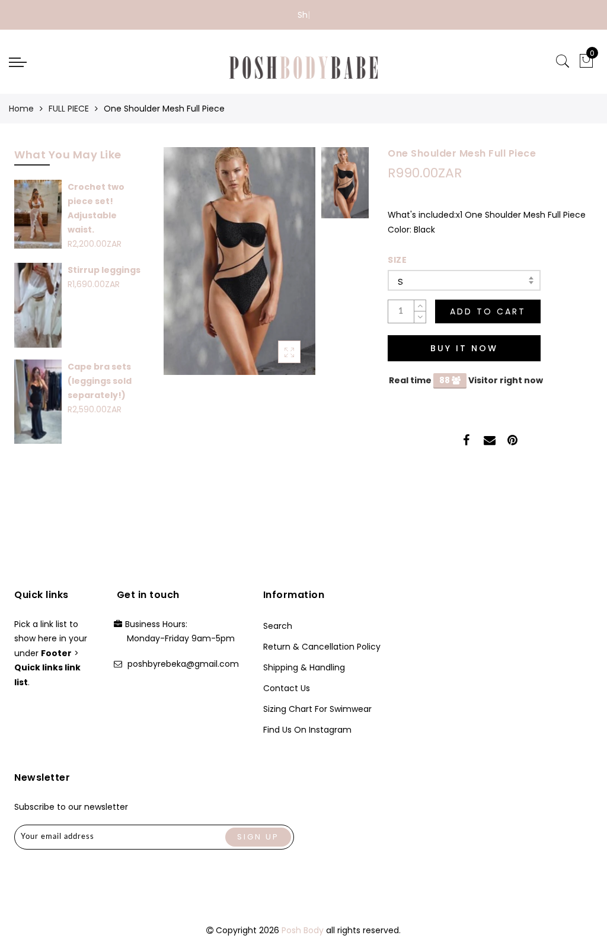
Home (21, 108)
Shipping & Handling (304, 667)
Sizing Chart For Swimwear (317, 709)
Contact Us (286, 688)
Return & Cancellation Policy (322, 647)
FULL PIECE (69, 108)
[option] (239, 261)
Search (277, 626)
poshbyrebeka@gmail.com (183, 664)
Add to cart (488, 311)
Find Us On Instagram (307, 730)
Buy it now (464, 348)
